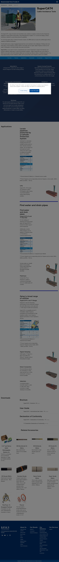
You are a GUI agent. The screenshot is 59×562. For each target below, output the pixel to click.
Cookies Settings (23, 90)
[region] (29, 88)
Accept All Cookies (34, 90)
